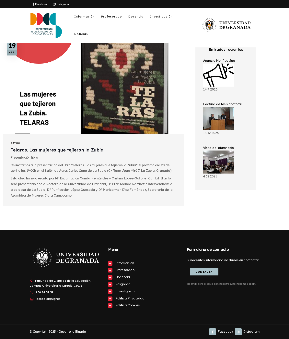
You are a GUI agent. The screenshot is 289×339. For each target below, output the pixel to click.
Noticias (81, 34)
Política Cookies (127, 305)
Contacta (204, 271)
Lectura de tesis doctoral (222, 104)
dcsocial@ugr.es (48, 299)
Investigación (161, 16)
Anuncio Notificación (219, 61)
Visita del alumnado (218, 148)
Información (84, 16)
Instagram (251, 331)
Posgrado (122, 284)
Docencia (136, 16)
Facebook (225, 331)
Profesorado (111, 16)
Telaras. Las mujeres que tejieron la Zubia (57, 150)
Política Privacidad (129, 298)
